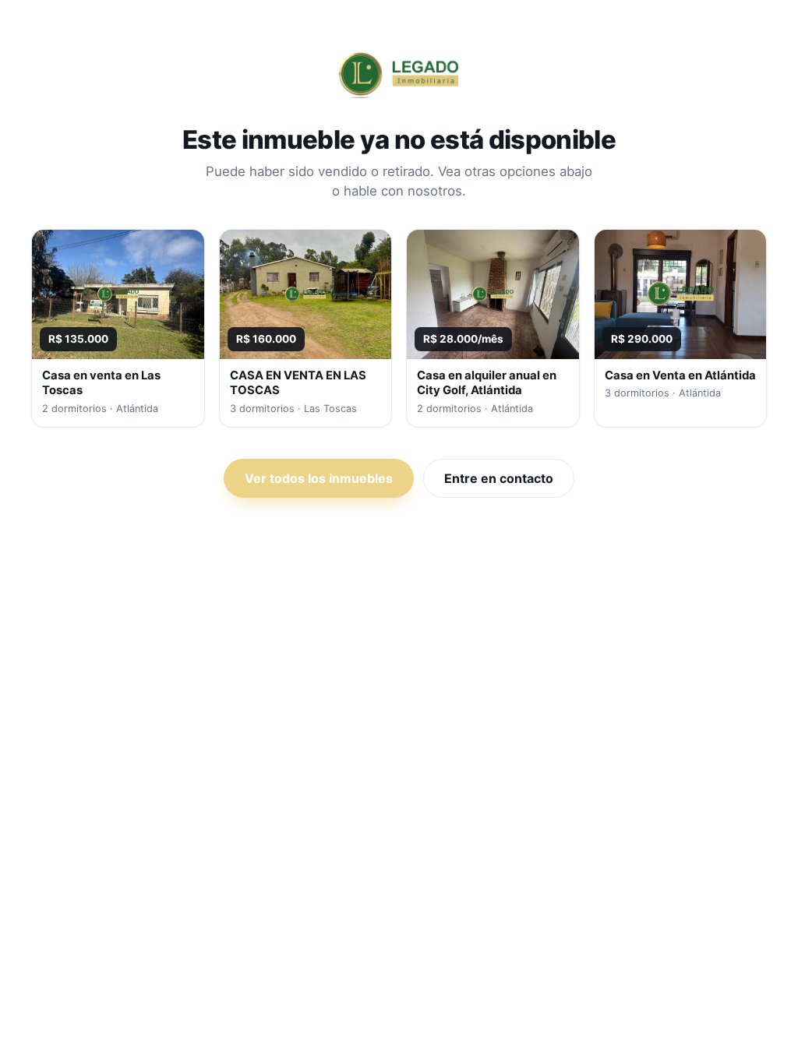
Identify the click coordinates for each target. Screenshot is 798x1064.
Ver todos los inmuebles (319, 478)
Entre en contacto (498, 478)
